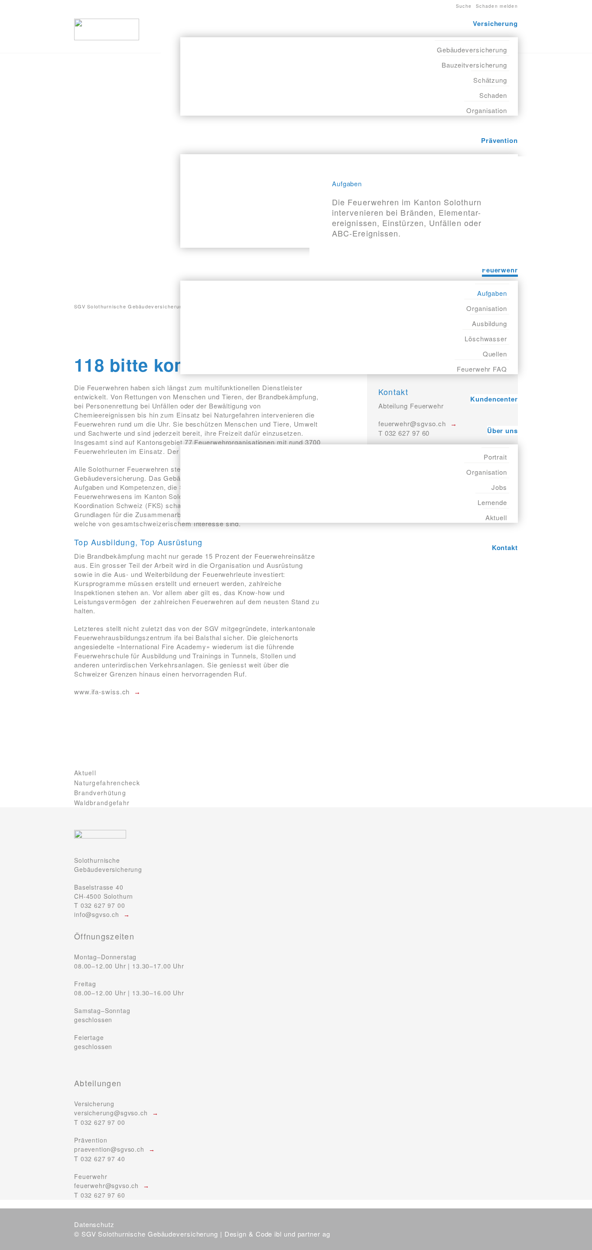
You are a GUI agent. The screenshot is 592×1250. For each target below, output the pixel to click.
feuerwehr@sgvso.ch (106, 1185)
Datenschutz (94, 1224)
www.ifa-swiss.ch (102, 691)
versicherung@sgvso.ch (111, 1112)
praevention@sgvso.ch (109, 1149)
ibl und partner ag (302, 1233)
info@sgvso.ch (96, 914)
